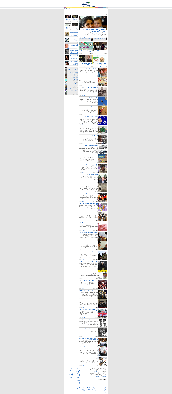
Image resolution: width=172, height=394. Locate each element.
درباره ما (104, 8)
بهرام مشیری (78, 387)
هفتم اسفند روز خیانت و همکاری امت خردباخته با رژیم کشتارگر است (87, 64)
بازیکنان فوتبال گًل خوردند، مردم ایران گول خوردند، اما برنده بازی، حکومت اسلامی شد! (74, 57)
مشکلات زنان (78, 382)
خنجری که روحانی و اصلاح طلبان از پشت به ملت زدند (74, 44)
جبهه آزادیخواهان (88, 387)
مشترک (69, 8)
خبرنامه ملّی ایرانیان (104, 389)
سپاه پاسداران (71, 368)
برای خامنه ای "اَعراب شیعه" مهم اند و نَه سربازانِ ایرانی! (74, 40)
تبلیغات (97, 8)
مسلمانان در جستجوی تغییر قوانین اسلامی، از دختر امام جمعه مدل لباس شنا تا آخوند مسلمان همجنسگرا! (74, 51)
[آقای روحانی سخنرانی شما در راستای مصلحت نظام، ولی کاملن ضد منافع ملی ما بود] (102, 269)
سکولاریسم (72, 376)
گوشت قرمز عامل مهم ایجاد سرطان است (74, 64)
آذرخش (84, 387)
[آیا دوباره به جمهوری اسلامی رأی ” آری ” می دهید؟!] (102, 76)
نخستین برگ (107, 8)
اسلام (72, 369)
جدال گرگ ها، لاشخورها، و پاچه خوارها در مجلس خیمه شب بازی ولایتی (88, 290)
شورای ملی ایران (88, 388)
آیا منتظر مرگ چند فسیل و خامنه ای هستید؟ (91, 193)
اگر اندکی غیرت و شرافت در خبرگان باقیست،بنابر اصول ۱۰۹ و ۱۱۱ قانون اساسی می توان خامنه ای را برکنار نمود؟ (89, 213)
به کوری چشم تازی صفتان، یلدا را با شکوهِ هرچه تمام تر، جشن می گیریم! (74, 38)
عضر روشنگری (83, 390)
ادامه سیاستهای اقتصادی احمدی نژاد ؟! (92, 135)
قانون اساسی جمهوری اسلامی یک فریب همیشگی (90, 328)
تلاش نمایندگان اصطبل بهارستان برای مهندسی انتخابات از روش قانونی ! (88, 155)
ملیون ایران (89, 389)
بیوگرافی (79, 372)
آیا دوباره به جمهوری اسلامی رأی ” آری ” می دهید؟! (90, 68)
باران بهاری (98, 53)
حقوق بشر (94, 387)
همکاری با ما (100, 8)
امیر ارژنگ (67, 65)
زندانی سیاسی (78, 377)
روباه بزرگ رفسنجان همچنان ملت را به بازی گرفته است (90, 87)
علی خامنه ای (71, 377)
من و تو (79, 390)
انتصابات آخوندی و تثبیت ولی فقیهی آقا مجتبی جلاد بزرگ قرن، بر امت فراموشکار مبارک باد (89, 319)
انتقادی (79, 370)
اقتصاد (79, 369)
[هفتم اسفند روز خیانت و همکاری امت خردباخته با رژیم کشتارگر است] (86, 59)
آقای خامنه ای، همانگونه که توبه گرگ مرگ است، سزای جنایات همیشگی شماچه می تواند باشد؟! (75, 20)
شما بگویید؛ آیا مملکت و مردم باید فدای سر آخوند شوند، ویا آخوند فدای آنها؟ (88, 223)
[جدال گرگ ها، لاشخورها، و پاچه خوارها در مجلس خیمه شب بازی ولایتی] (102, 298)
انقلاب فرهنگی (71, 370)
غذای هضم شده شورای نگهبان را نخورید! (92, 106)
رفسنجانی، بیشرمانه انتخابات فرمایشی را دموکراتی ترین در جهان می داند (89, 358)
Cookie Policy (98, 376)
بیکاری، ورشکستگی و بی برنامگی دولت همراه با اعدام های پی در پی (89, 233)
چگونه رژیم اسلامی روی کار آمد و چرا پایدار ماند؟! (74, 58)
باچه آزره (84, 388)
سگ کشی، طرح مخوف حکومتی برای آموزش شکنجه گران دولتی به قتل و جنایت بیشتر (74, 50)
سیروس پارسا (84, 85)
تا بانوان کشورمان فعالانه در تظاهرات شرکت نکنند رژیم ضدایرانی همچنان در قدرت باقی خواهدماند (75, 28)
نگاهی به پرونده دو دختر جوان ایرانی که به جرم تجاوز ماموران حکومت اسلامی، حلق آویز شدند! (74, 53)
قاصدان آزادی (78, 389)
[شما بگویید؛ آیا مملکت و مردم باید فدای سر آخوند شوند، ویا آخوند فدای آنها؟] (102, 230)
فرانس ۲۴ (105, 391)
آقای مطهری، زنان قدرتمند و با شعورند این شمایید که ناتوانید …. (89, 280)
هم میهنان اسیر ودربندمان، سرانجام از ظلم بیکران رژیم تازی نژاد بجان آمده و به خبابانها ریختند (68, 28)
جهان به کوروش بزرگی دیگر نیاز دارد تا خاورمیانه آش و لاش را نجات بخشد (89, 184)
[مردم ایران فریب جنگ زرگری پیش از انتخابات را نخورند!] (102, 134)
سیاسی (102, 369)
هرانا (95, 390)
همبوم (100, 388)
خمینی (72, 375)
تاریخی (79, 374)
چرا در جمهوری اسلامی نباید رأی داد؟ (92, 174)
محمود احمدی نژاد (71, 374)
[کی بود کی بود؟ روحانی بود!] (102, 259)
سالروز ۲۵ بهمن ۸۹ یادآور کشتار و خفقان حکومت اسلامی (89, 97)
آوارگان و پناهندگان (78, 368)
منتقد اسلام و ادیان (83, 393)
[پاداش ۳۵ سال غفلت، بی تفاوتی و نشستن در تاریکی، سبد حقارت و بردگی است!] (102, 211)
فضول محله (86, 3)
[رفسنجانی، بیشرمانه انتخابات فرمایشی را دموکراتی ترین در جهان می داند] (102, 365)
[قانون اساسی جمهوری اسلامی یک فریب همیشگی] (102, 336)
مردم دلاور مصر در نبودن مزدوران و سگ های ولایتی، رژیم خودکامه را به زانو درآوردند (88, 310)
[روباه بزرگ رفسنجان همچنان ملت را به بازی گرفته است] (102, 95)
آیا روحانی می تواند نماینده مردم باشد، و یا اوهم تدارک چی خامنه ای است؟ (89, 348)
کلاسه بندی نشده (78, 381)
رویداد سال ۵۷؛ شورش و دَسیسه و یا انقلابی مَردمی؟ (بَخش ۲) (74, 41)
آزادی (98, 370)
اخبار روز (105, 387)
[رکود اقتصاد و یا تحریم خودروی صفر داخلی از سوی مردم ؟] (102, 153)
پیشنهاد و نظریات (78, 373)
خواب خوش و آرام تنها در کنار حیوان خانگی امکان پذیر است (74, 63)
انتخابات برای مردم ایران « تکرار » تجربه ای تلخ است (90, 116)
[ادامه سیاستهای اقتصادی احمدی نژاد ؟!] (102, 143)
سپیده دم (105, 390)
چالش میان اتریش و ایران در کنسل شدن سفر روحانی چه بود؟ (101, 51)
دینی (79, 376)
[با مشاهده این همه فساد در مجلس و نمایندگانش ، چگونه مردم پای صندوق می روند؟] (102, 172)
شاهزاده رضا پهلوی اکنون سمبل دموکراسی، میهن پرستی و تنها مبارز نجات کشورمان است (68, 19)
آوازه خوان (95, 371)
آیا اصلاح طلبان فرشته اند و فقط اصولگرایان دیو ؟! (86, 51)
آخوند (72, 371)
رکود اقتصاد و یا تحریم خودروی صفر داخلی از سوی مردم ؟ (89, 145)
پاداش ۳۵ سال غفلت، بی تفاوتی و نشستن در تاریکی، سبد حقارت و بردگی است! (89, 204)
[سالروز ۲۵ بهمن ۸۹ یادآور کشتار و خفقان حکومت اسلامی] (102, 105)
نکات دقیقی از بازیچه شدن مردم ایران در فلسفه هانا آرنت (101, 64)
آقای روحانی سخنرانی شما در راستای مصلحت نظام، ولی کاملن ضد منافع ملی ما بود (89, 261)
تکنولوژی (79, 375)
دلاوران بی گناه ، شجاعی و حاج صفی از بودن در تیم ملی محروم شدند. (74, 45)
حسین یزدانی (83, 389)
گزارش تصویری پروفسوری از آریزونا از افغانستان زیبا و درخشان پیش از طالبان (74, 61)
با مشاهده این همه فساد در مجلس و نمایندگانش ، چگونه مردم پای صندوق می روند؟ (89, 165)
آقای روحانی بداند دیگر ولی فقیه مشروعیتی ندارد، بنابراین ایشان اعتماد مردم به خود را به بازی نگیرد (88, 339)
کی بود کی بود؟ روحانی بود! (93, 251)
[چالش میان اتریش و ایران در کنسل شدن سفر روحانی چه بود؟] (100, 47)
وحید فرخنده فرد (99, 66)
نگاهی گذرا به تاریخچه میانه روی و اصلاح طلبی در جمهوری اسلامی (74, 55)
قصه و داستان (78, 380)
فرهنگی (100, 369)
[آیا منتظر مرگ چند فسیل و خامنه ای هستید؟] (102, 201)
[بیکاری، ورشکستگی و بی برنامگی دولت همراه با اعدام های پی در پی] (102, 240)
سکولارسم (101, 370)
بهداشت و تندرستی (78, 371)
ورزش (79, 383)
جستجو (65, 8)
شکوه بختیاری (67, 54)
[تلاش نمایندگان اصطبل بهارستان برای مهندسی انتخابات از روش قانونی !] (102, 163)
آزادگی (100, 387)
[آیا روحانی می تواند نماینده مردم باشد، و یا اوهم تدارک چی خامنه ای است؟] (102, 356)
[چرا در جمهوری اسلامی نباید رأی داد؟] (102, 182)
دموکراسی (104, 370)
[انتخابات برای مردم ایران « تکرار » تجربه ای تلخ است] (102, 124)
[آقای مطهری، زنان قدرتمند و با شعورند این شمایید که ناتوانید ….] (102, 288)
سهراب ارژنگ (83, 37)
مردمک (105, 392)
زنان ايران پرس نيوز (94, 388)
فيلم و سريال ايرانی (78, 388)
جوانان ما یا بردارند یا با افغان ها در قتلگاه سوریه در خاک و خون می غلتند (94, 30)
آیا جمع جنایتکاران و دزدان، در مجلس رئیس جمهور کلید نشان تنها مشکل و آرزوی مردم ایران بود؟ (88, 300)
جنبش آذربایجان (104, 388)
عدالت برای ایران (94, 389)
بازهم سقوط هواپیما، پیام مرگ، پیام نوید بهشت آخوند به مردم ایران (74, 34)
